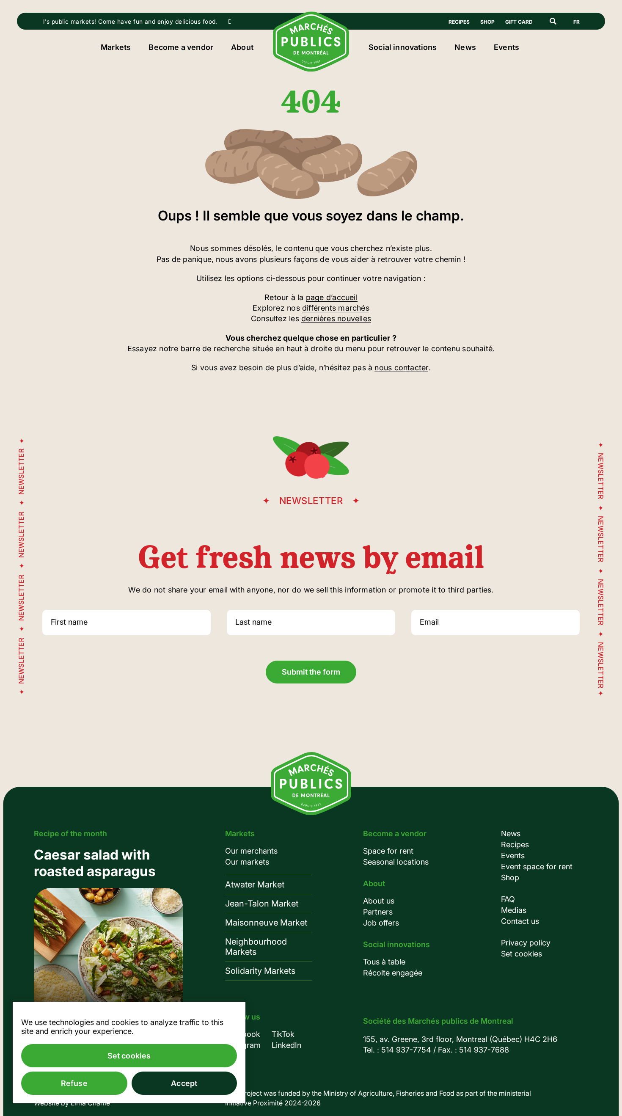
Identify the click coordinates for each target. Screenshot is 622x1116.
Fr (576, 22)
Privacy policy (525, 942)
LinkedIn (286, 1045)
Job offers (381, 922)
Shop (487, 22)
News (465, 47)
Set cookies (521, 953)
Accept (184, 1083)
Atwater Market (254, 884)
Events (506, 47)
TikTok (283, 1034)
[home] (311, 69)
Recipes (459, 22)
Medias (513, 910)
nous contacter (401, 367)
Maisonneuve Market (266, 923)
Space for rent (388, 850)
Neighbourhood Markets (256, 947)
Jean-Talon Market (261, 903)
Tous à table (384, 961)
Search (553, 21)
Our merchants (251, 850)
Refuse (74, 1083)
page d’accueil (332, 297)
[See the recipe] (108, 941)
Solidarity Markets (260, 971)
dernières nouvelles (336, 318)
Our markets (247, 861)
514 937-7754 (406, 1049)
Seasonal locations (396, 861)
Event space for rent (536, 866)
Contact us (520, 921)
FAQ (508, 899)
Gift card (519, 22)
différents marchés (335, 307)
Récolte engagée (392, 972)
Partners (378, 911)
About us (378, 900)
